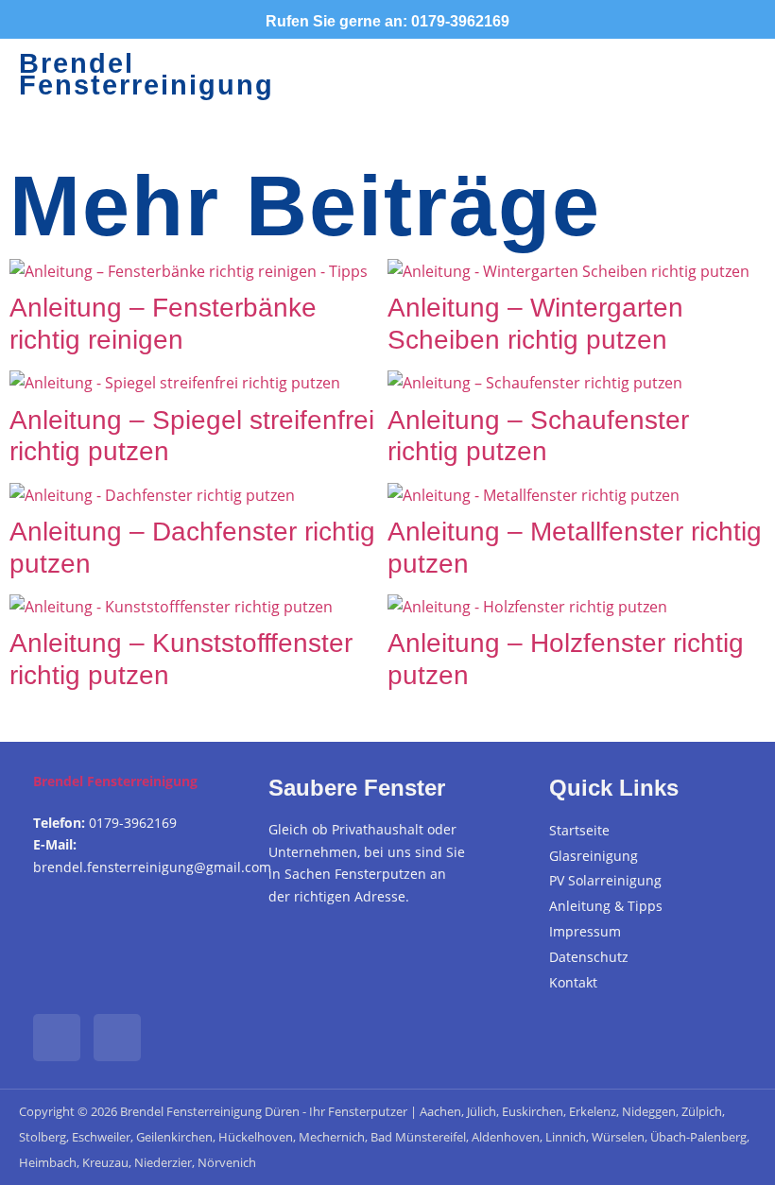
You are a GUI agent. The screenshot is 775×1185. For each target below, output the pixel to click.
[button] (572, 75)
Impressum (585, 931)
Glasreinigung (593, 856)
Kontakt (573, 982)
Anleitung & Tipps (606, 906)
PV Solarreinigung (605, 880)
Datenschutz (589, 957)
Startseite (579, 830)
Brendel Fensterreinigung (146, 74)
